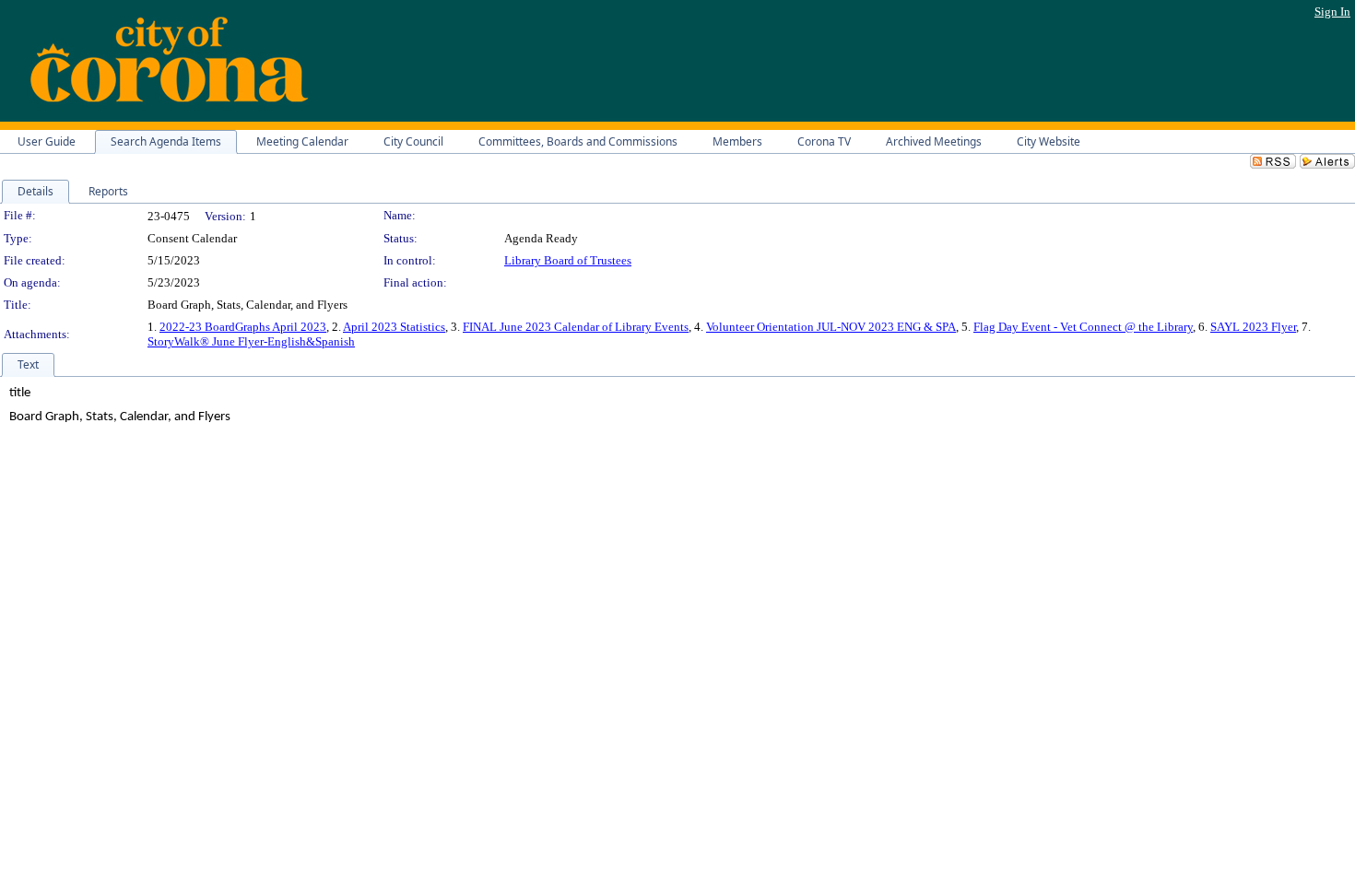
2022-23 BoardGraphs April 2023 (242, 327)
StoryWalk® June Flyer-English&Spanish (251, 341)
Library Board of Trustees (567, 260)
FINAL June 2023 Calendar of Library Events (576, 327)
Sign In (1332, 11)
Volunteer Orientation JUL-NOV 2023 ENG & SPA (831, 327)
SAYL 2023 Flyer (1253, 327)
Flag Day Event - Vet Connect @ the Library (1083, 327)
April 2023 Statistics (394, 327)
